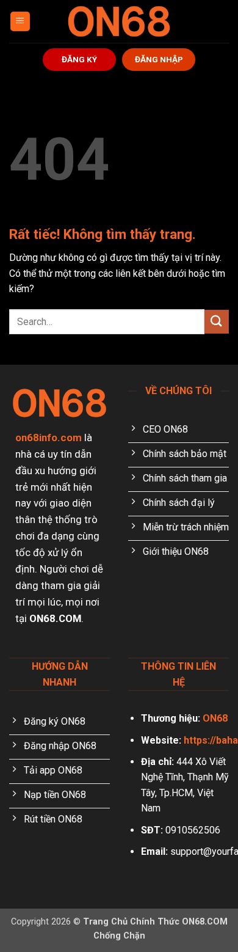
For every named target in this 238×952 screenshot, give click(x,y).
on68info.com (48, 437)
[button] (20, 22)
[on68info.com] (119, 21)
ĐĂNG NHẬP (159, 59)
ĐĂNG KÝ (79, 59)
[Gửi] (216, 322)
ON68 (215, 718)
